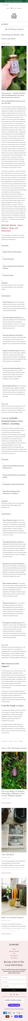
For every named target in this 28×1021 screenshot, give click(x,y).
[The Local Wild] (14, 16)
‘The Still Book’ (8, 855)
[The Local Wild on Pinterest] (14, 995)
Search (14, 949)
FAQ (14, 953)
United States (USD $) (13, 1000)
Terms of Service (14, 955)
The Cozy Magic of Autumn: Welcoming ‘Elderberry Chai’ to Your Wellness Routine (13, 793)
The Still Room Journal (14, 29)
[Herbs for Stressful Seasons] (14, 896)
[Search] (3, 4)
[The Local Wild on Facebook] (11, 995)
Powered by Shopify (19, 1009)
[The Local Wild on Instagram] (17, 995)
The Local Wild (11, 1009)
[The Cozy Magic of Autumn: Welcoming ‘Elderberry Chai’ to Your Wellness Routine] (14, 770)
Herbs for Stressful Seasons (12, 917)
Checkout (19, 8)
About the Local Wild (14, 951)
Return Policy (14, 958)
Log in (8, 8)
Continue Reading (6, 803)
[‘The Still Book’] (14, 830)
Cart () (14, 8)
